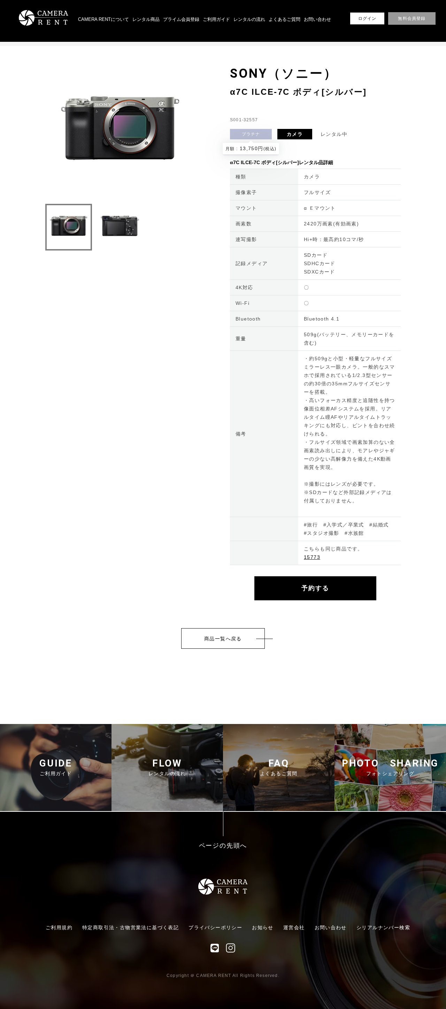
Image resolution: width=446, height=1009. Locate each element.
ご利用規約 (59, 927)
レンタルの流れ (249, 19)
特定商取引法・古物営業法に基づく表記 (130, 927)
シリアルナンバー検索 (383, 927)
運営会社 (294, 927)
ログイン (367, 18)
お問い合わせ (317, 19)
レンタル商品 (146, 19)
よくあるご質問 (284, 19)
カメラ (295, 134)
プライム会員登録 (181, 19)
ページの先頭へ (223, 846)
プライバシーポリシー (215, 927)
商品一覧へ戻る (223, 638)
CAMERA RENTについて (103, 19)
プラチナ (251, 134)
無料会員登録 (411, 18)
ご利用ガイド (216, 19)
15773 (312, 557)
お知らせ (263, 927)
